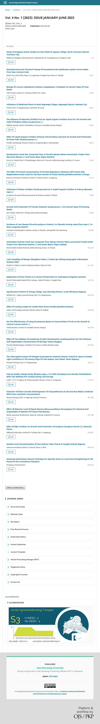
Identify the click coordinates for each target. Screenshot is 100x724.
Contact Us (13, 582)
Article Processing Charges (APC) (23, 559)
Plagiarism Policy (16, 567)
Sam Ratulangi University (50, 667)
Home (7, 10)
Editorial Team (15, 514)
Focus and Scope (16, 507)
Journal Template (16, 552)
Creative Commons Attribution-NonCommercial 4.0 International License (59, 692)
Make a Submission (15, 487)
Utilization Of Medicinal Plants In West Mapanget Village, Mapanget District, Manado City (47, 104)
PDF (12, 62)
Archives (16, 10)
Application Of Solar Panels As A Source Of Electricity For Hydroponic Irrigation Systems (46, 277)
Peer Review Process (17, 529)
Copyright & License (17, 574)
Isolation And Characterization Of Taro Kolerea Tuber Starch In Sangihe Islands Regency (46, 444)
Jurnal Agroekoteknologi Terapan (23, 2)
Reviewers (13, 522)
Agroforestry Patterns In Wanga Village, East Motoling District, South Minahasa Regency (46, 292)
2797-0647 (53, 676)
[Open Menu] (5, 2)
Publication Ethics (16, 537)
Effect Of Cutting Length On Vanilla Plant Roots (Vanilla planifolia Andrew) (40, 306)
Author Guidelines (16, 544)
